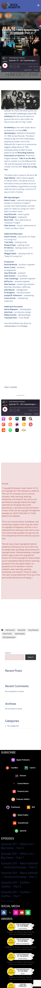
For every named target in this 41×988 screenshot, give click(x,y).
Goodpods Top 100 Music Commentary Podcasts (20, 947)
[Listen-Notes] (31, 419)
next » (11, 901)
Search (8, 653)
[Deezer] (25, 419)
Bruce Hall (21, 630)
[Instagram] (16, 912)
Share (36, 70)
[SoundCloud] (4, 430)
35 (8, 901)
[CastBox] (11, 419)
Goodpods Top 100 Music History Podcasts (20, 932)
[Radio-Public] (31, 424)
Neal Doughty (19, 634)
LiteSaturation (10, 326)
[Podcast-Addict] (11, 424)
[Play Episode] (5, 65)
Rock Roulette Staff (25, 38)
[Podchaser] (18, 424)
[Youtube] (22, 912)
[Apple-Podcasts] (4, 419)
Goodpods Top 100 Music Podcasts (20, 977)
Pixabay (24, 326)
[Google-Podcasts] (25, 430)
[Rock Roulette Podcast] (10, 6)
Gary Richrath (33, 630)
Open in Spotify (10, 387)
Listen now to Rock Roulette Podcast (20, 934)
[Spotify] (11, 430)
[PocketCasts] (4, 424)
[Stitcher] (18, 430)
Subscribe (27, 70)
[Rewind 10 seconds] (10, 66)
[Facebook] (4, 912)
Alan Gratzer (10, 630)
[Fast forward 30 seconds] (18, 66)
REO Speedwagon (9, 637)
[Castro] (18, 419)
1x (14, 66)
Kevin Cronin (7, 634)
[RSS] (25, 424)
